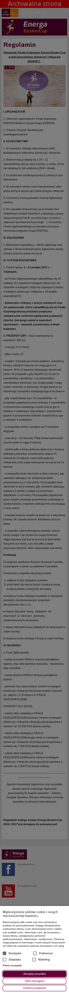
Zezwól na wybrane (34, 988)
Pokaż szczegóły (12, 965)
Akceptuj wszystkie (34, 973)
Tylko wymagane (34, 981)
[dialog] (34, 497)
